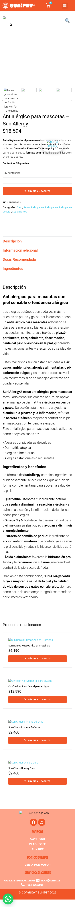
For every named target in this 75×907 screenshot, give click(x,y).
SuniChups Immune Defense (24, 727)
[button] (65, 6)
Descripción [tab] (12, 241)
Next (71, 99)
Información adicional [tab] (20, 250)
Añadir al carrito (39, 191)
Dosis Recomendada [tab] (19, 259)
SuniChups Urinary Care (21, 768)
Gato (19, 207)
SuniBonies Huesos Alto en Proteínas (29, 645)
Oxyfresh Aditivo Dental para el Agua (29, 686)
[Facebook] (33, 822)
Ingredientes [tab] (13, 268)
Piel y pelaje (37, 207)
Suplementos (19, 211)
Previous (3, 99)
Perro (26, 207)
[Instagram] (41, 822)
